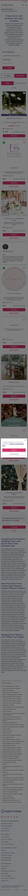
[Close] (25, 440)
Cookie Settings (14, 454)
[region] (14, 448)
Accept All (14, 450)
